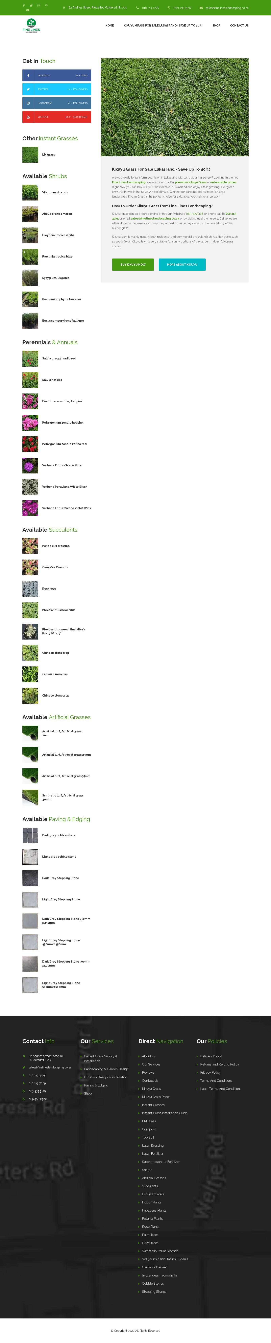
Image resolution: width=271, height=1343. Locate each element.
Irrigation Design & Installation (106, 1077)
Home (110, 25)
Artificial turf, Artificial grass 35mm (66, 776)
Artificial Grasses (154, 1178)
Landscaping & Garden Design (106, 1069)
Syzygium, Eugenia (55, 277)
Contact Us (239, 25)
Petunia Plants (152, 1218)
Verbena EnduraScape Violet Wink (66, 508)
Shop (216, 25)
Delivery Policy (211, 1056)
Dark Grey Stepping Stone (60, 878)
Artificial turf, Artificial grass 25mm (66, 754)
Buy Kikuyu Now (133, 264)
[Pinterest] (46, 5)
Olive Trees (150, 1243)
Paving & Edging (96, 1085)
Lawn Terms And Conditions (220, 1089)
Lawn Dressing (153, 1145)
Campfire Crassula (55, 567)
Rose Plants (151, 1227)
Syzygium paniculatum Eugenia (165, 1259)
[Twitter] (31, 5)
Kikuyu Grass (151, 1089)
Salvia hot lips (52, 379)
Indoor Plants (151, 1202)
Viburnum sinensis (55, 192)
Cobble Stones (153, 1283)
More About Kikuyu (182, 264)
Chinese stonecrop (55, 652)
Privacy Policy (210, 1072)
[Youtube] (27, 10)
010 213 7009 (37, 1083)
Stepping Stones (154, 1292)
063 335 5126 (182, 8)
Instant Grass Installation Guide (164, 1113)
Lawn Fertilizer (152, 1154)
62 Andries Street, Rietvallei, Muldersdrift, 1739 (97, 7)
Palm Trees (150, 1235)
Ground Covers (153, 1194)
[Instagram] (38, 5)
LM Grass (149, 1121)
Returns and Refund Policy (219, 1064)
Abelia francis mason (57, 213)
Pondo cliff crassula (56, 545)
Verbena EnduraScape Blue (62, 465)
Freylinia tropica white (58, 235)
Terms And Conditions (216, 1081)
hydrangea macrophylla (159, 1275)
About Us (149, 1056)
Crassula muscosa (55, 674)
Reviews (148, 1072)
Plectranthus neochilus (58, 610)
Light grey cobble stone (59, 856)
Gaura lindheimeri (154, 1267)
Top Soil (148, 1137)
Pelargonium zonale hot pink (62, 422)
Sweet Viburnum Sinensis (160, 1251)
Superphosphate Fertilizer (161, 1162)
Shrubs (147, 1170)
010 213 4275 (150, 8)
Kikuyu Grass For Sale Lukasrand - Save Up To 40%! (163, 25)
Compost (149, 1129)
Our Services (151, 1064)
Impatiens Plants (154, 1210)
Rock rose (49, 588)
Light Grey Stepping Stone (61, 899)
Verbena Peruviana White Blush (64, 486)
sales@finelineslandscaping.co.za (227, 8)
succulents (150, 1186)
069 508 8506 (38, 1099)
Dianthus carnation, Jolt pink (62, 401)
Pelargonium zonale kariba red (64, 444)
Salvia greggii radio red (59, 358)
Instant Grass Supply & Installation (100, 1058)
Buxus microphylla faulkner (61, 299)
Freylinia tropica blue (57, 256)
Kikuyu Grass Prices (156, 1097)
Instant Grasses (153, 1105)
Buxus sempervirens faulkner (63, 320)
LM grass (48, 154)
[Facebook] (23, 5)
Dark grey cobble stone (58, 835)
